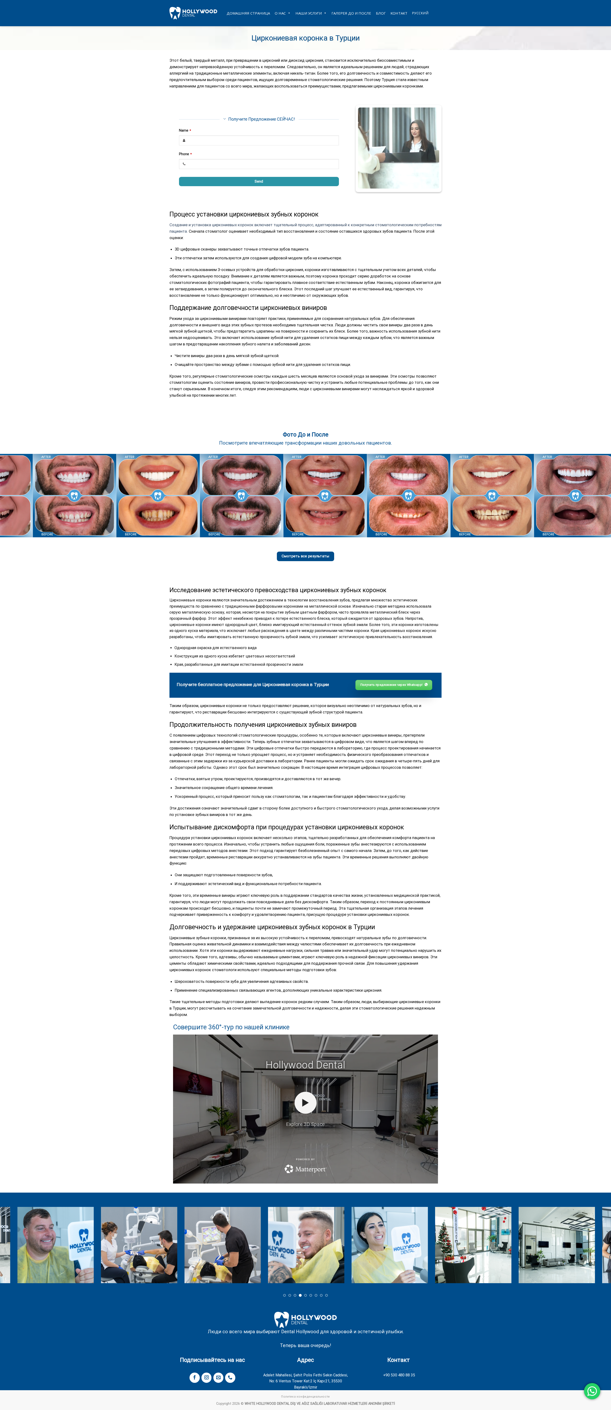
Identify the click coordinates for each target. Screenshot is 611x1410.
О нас (280, 13)
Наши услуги (308, 13)
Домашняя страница (248, 13)
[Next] (593, 495)
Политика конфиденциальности (305, 1396)
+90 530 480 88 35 (399, 1375)
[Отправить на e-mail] (218, 1377)
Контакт (398, 13)
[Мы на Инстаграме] (206, 1377)
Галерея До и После (351, 13)
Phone (185, 154)
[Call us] (230, 1377)
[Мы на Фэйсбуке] (194, 1377)
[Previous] (18, 495)
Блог (381, 13)
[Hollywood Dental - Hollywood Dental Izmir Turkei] (193, 13)
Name (185, 130)
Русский (420, 13)
